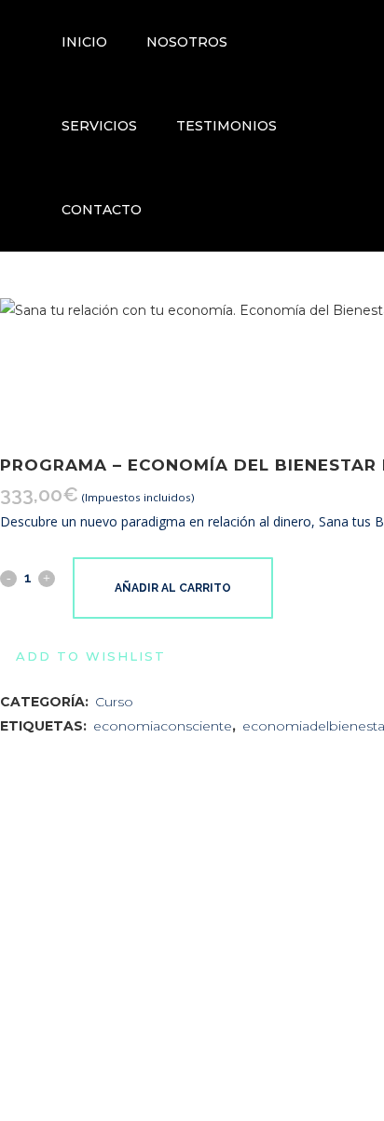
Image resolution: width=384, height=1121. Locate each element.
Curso (114, 701)
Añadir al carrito (173, 588)
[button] (83, 656)
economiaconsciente (162, 726)
